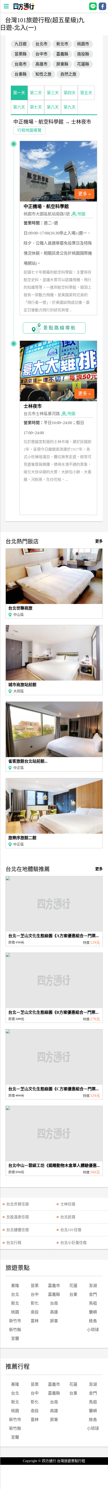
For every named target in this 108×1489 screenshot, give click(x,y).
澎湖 (93, 1285)
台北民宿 (67, 1217)
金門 (93, 1294)
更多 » (84, 193)
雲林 (35, 1321)
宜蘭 (15, 1338)
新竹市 (15, 1321)
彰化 (35, 1303)
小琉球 (93, 1330)
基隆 (15, 1285)
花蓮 (73, 1285)
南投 (35, 1312)
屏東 (54, 1321)
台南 (54, 1303)
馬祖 (93, 1303)
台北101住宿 (70, 1230)
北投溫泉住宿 (17, 1217)
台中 (35, 1294)
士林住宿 (67, 1204)
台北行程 (13, 1243)
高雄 (54, 1312)
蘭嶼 (93, 1312)
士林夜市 (81, 122)
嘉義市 (54, 1285)
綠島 (93, 1321)
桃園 (15, 1312)
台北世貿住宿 (17, 1204)
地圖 (81, 214)
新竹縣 (15, 1330)
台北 (15, 1294)
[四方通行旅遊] (24, 9)
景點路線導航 (59, 327)
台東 (73, 1294)
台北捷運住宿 (17, 1230)
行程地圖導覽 (29, 130)
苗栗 (35, 1285)
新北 (15, 1303)
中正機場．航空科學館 (38, 122)
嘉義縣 (54, 1294)
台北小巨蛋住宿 (73, 1243)
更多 (99, 541)
